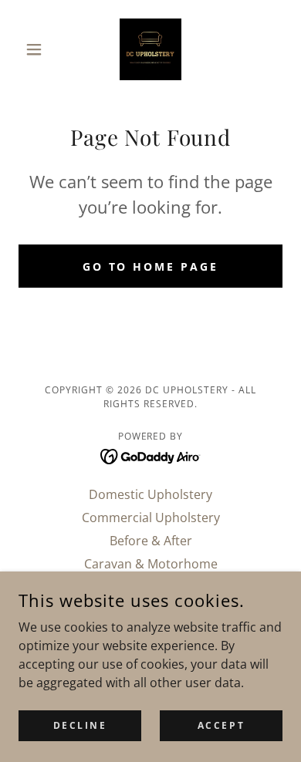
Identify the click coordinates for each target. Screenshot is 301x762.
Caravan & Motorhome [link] (151, 563)
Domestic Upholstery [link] (150, 494)
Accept (221, 725)
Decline (80, 725)
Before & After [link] (151, 540)
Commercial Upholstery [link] (151, 517)
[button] (38, 49)
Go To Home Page (151, 266)
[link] (150, 49)
